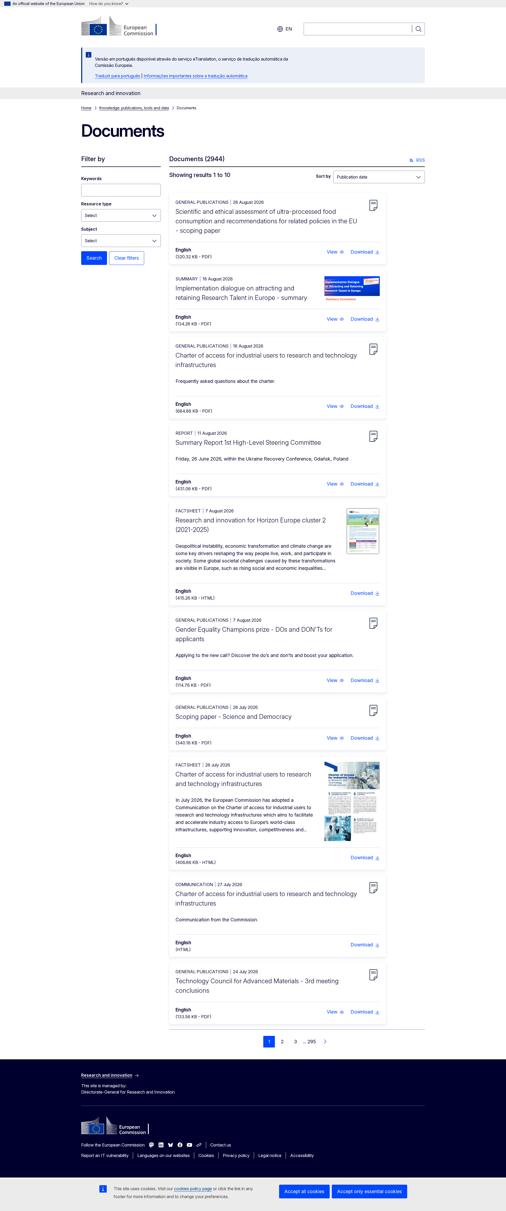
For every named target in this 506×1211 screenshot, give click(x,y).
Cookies (206, 1155)
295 (312, 1041)
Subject (89, 229)
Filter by (93, 159)
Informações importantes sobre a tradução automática (195, 75)
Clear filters (126, 258)
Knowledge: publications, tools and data (134, 108)
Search (94, 258)
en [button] (288, 29)
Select (91, 215)
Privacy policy (236, 1155)
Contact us (220, 1145)
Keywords (91, 178)
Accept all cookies (304, 1191)
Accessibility (302, 1155)
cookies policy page (193, 1188)
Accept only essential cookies (369, 1191)
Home (86, 108)
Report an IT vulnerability (105, 1155)
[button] (335, 252)
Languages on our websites (163, 1155)
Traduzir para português (117, 75)
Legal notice (269, 1155)
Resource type (96, 203)
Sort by (323, 176)
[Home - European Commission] (123, 26)
